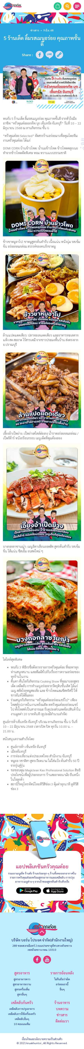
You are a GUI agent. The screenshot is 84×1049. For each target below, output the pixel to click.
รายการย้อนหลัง (62, 973)
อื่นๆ (62, 989)
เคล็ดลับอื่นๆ (22, 1019)
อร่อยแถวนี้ (62, 984)
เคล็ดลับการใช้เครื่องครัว (22, 1013)
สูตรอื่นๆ (22, 994)
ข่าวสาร (34, 30)
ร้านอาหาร (62, 1002)
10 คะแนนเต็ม (22, 1024)
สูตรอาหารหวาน (22, 984)
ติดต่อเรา (62, 1021)
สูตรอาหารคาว (22, 979)
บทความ (62, 1009)
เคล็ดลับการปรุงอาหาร (22, 1008)
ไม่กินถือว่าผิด (62, 979)
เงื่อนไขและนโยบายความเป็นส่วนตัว (42, 1039)
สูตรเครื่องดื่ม (22, 989)
